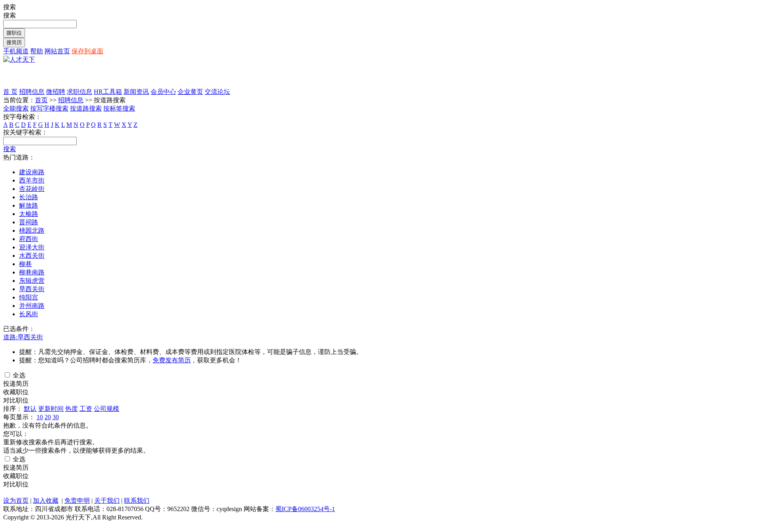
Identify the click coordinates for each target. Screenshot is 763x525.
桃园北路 (32, 230)
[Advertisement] (96, 76)
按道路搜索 (86, 108)
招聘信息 (70, 100)
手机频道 (16, 51)
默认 (30, 408)
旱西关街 (32, 289)
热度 (71, 408)
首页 (41, 100)
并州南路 (32, 305)
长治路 (28, 197)
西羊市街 (32, 180)
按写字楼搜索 (49, 108)
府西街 (28, 238)
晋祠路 (28, 222)
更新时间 (51, 408)
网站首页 (57, 51)
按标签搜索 (119, 108)
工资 (85, 408)
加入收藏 (45, 500)
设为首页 (16, 500)
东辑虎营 (32, 280)
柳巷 (25, 264)
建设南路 (32, 172)
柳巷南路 (32, 272)
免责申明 (77, 500)
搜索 (9, 149)
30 (55, 417)
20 (48, 417)
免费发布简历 (172, 360)
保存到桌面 (87, 51)
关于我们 (107, 500)
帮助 (36, 51)
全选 (18, 375)
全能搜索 (16, 108)
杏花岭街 (32, 188)
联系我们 (136, 500)
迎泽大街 (32, 247)
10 (40, 417)
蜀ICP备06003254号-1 (305, 509)
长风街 (28, 314)
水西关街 (32, 255)
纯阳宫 (28, 297)
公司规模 (106, 408)
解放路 (28, 205)
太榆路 (28, 213)
